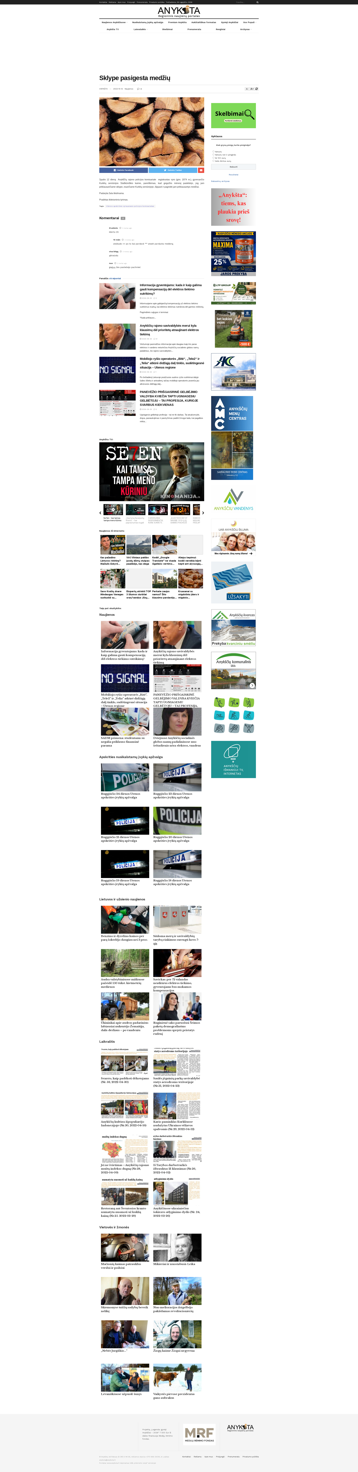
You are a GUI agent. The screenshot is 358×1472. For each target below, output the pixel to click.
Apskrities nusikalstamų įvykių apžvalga (131, 757)
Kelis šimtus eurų (223, 161)
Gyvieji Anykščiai (229, 22)
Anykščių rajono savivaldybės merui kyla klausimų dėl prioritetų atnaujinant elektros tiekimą (169, 330)
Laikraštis (107, 1042)
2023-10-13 (118, 89)
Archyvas (245, 29)
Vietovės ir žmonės (114, 1227)
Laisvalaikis (140, 29)
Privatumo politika (156, 2)
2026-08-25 (146, 298)
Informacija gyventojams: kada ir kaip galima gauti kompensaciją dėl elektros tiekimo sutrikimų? (171, 289)
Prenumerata (142, 2)
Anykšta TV (113, 29)
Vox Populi (249, 22)
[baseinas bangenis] (232, 582)
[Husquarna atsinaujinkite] (233, 329)
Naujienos (129, 89)
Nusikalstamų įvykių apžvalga (147, 22)
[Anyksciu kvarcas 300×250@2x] (233, 627)
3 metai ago (127, 228)
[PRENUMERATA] (233, 207)
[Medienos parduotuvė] (233, 293)
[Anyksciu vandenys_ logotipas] (233, 499)
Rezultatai (233, 174)
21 (156, 339)
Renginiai (220, 29)
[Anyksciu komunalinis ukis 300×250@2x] (233, 670)
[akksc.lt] (233, 715)
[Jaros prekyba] (233, 253)
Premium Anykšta (177, 22)
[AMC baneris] (232, 438)
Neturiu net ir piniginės (225, 155)
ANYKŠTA (103, 89)
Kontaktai (103, 2)
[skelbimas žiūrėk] (233, 115)
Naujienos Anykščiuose (114, 22)
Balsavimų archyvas (220, 181)
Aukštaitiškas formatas (203, 22)
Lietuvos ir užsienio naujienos (122, 899)
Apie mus (122, 2)
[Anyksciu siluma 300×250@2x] (233, 537)
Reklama (112, 2)
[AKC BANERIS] (233, 371)
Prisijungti (131, 2)
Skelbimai (167, 29)
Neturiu (218, 152)
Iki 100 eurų (220, 158)
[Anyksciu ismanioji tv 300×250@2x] (233, 759)
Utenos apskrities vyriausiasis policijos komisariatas (130, 206)
